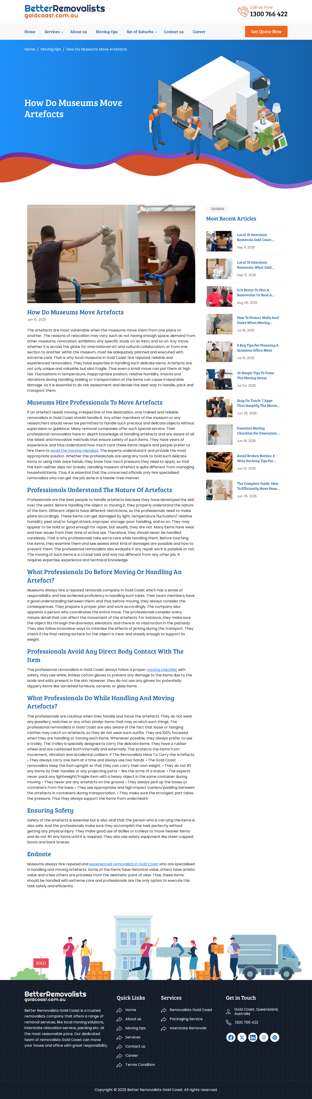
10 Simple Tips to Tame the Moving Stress (255, 375)
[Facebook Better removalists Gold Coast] (230, 1037)
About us (78, 31)
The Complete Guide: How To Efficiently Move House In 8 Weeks (258, 486)
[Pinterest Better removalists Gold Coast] (274, 1037)
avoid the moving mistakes (74, 450)
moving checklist (162, 669)
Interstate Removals (188, 1028)
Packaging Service (186, 1019)
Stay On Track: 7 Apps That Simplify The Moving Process (258, 403)
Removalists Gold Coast (191, 1009)
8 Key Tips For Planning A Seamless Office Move (258, 347)
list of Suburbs (140, 31)
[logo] (64, 11)
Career (199, 31)
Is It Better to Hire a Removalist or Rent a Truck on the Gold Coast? (257, 292)
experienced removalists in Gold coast (123, 864)
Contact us (174, 31)
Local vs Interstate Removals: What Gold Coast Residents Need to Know (256, 265)
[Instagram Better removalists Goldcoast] (263, 1037)
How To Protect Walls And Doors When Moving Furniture (258, 320)
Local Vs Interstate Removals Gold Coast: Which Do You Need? (254, 237)
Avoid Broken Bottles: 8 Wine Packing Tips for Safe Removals (256, 458)
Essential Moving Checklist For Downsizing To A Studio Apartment (258, 431)
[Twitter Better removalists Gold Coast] (241, 1037)
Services (52, 31)
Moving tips (107, 31)
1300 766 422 (246, 1022)
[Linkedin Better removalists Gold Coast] (252, 1037)
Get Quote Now (266, 31)
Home (29, 31)
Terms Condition (140, 1064)
